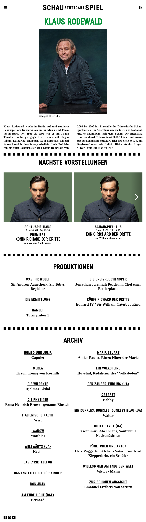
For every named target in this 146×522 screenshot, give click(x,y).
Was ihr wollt (38, 279)
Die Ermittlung (37, 299)
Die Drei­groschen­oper (108, 279)
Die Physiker (37, 400)
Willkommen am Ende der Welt (108, 466)
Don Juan (37, 484)
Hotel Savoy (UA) (108, 426)
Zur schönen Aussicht (108, 482)
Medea (38, 368)
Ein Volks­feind (108, 368)
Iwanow (38, 431)
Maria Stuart (108, 353)
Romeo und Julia (38, 353)
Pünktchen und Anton (108, 446)
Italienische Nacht (38, 415)
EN (140, 8)
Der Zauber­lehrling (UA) (108, 384)
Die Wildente (37, 384)
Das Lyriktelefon (38, 462)
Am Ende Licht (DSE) (37, 495)
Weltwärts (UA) (38, 447)
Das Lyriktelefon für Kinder (38, 473)
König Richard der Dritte (108, 299)
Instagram (9, 517)
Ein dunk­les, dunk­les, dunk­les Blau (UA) (108, 411)
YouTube (13, 517)
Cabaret (108, 395)
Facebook (5, 517)
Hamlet (38, 310)
